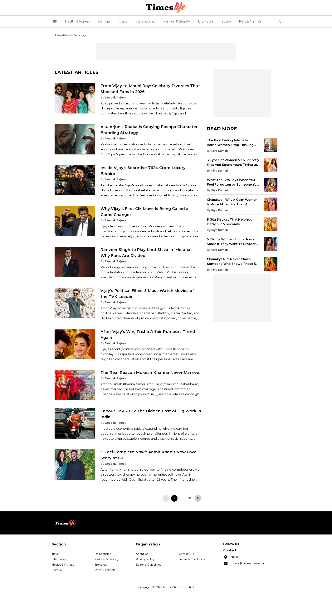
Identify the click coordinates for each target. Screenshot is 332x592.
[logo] (166, 7)
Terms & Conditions (192, 559)
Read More (222, 129)
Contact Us (186, 554)
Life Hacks (205, 21)
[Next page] (198, 498)
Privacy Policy (145, 559)
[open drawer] (55, 21)
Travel (123, 21)
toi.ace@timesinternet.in (247, 563)
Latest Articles (76, 72)
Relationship (145, 21)
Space (226, 21)
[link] (128, 101)
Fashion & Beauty (177, 21)
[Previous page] (166, 498)
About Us (142, 554)
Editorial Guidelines (148, 564)
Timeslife (61, 35)
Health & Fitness (77, 21)
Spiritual (104, 21)
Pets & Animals (250, 21)
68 (189, 498)
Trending (101, 564)
